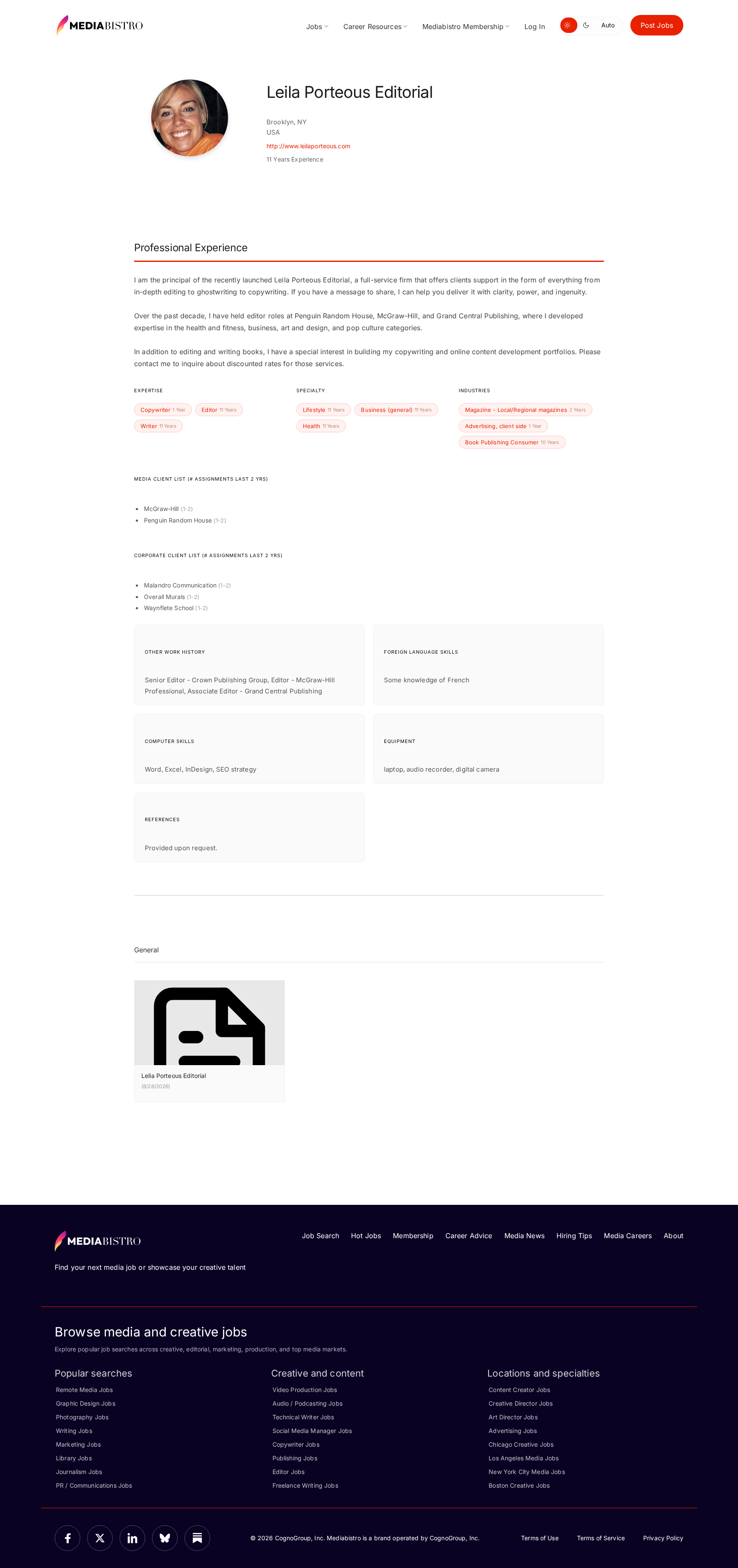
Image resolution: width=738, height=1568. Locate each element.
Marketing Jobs (78, 1444)
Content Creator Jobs (519, 1389)
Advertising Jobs (513, 1430)
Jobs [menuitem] (314, 26)
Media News (524, 1235)
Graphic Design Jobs (85, 1403)
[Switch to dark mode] (587, 25)
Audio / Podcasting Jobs (307, 1403)
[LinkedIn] (132, 1538)
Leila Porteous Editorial (173, 1075)
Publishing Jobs (294, 1458)
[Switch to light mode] (568, 25)
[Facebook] (67, 1538)
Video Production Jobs (304, 1389)
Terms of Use (540, 1538)
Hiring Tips (574, 1235)
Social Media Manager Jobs (312, 1430)
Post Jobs (657, 25)
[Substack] (197, 1538)
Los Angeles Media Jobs (524, 1458)
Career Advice (468, 1235)
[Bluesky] (165, 1538)
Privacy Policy (663, 1538)
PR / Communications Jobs (94, 1485)
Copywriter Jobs (295, 1444)
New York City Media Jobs (527, 1471)
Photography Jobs (82, 1417)
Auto (608, 25)
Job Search (320, 1235)
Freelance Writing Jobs (305, 1485)
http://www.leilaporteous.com (308, 146)
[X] (100, 1538)
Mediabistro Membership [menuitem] (463, 26)
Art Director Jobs (513, 1417)
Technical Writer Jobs (303, 1417)
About (673, 1235)
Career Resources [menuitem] (372, 26)
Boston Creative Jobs (519, 1485)
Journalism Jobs (79, 1471)
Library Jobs (74, 1458)
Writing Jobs (74, 1430)
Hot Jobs (366, 1235)
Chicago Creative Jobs (521, 1444)
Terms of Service (601, 1538)
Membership (413, 1235)
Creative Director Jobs (521, 1403)
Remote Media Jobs (84, 1389)
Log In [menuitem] (534, 26)
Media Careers (628, 1235)
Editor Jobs (288, 1471)
